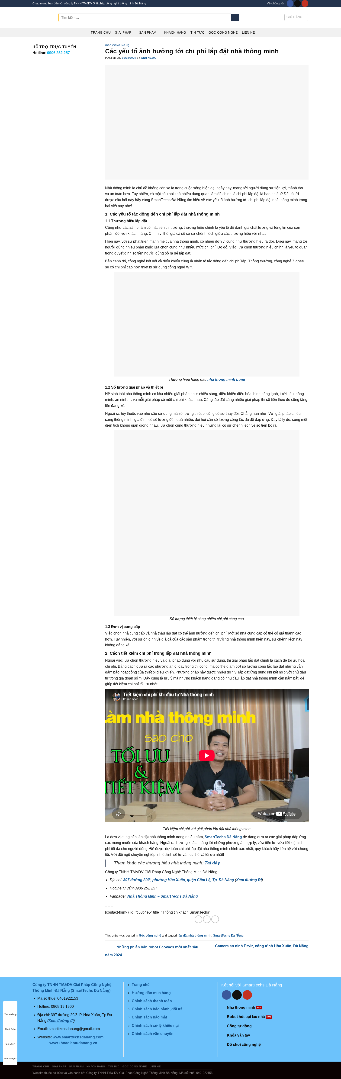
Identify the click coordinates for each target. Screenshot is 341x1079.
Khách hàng (175, 32)
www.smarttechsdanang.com (78, 1037)
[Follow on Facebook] (290, 3)
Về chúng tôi (275, 3)
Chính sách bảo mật (149, 1017)
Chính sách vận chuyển (153, 1034)
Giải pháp (123, 32)
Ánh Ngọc (148, 57)
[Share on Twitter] (207, 919)
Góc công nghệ (223, 32)
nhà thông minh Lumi (226, 379)
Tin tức (197, 32)
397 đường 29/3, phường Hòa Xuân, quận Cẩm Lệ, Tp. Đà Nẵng (178, 880)
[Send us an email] (297, 3)
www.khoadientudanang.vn (73, 1043)
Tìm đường (10, 1014)
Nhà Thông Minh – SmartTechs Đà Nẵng (162, 896)
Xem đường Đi (249, 880)
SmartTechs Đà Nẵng (223, 837)
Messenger (10, 1058)
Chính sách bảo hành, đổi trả (157, 1009)
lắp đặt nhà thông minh (194, 935)
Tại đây (212, 862)
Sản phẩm (147, 32)
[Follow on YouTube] (305, 3)
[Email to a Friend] (215, 919)
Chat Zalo (10, 1029)
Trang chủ (101, 32)
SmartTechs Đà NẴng (228, 935)
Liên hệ (248, 32)
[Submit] (235, 18)
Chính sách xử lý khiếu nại (155, 1025)
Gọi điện (10, 1044)
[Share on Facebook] (198, 919)
